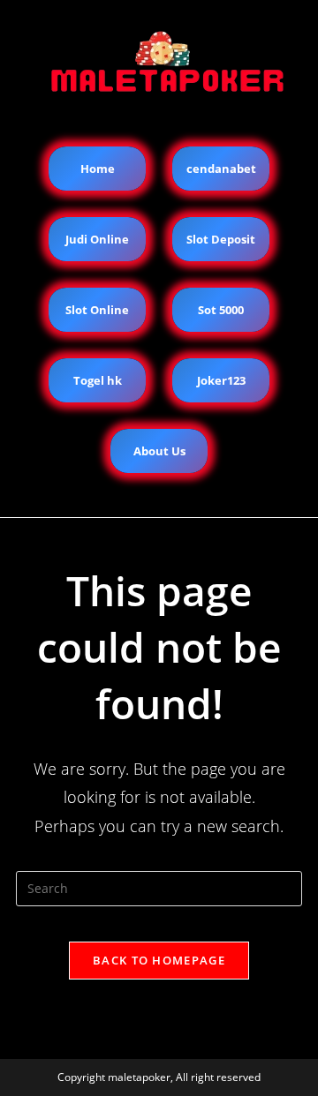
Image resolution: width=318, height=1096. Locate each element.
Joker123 (221, 380)
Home (97, 168)
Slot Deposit (220, 239)
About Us (159, 451)
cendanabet (221, 168)
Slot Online (97, 310)
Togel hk (97, 380)
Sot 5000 (221, 310)
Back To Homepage (159, 960)
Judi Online (97, 239)
